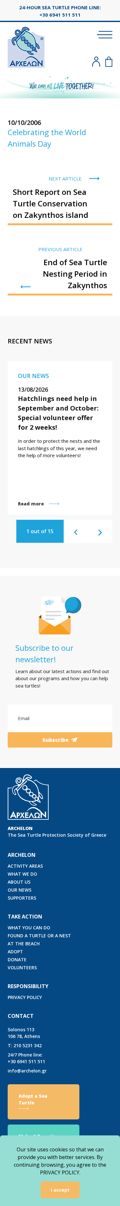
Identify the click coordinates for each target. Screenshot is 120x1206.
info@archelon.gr (27, 1071)
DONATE (17, 959)
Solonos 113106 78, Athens (24, 1032)
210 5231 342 (25, 1045)
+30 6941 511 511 (26, 1058)
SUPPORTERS (22, 898)
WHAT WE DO (22, 874)
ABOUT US (19, 882)
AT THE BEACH (24, 944)
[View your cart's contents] (108, 62)
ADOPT (15, 952)
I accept (60, 1190)
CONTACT (21, 1015)
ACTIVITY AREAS (25, 866)
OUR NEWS (19, 890)
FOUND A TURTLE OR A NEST (39, 936)
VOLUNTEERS (22, 967)
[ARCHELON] (26, 46)
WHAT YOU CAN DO (29, 928)
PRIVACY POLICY (25, 997)
